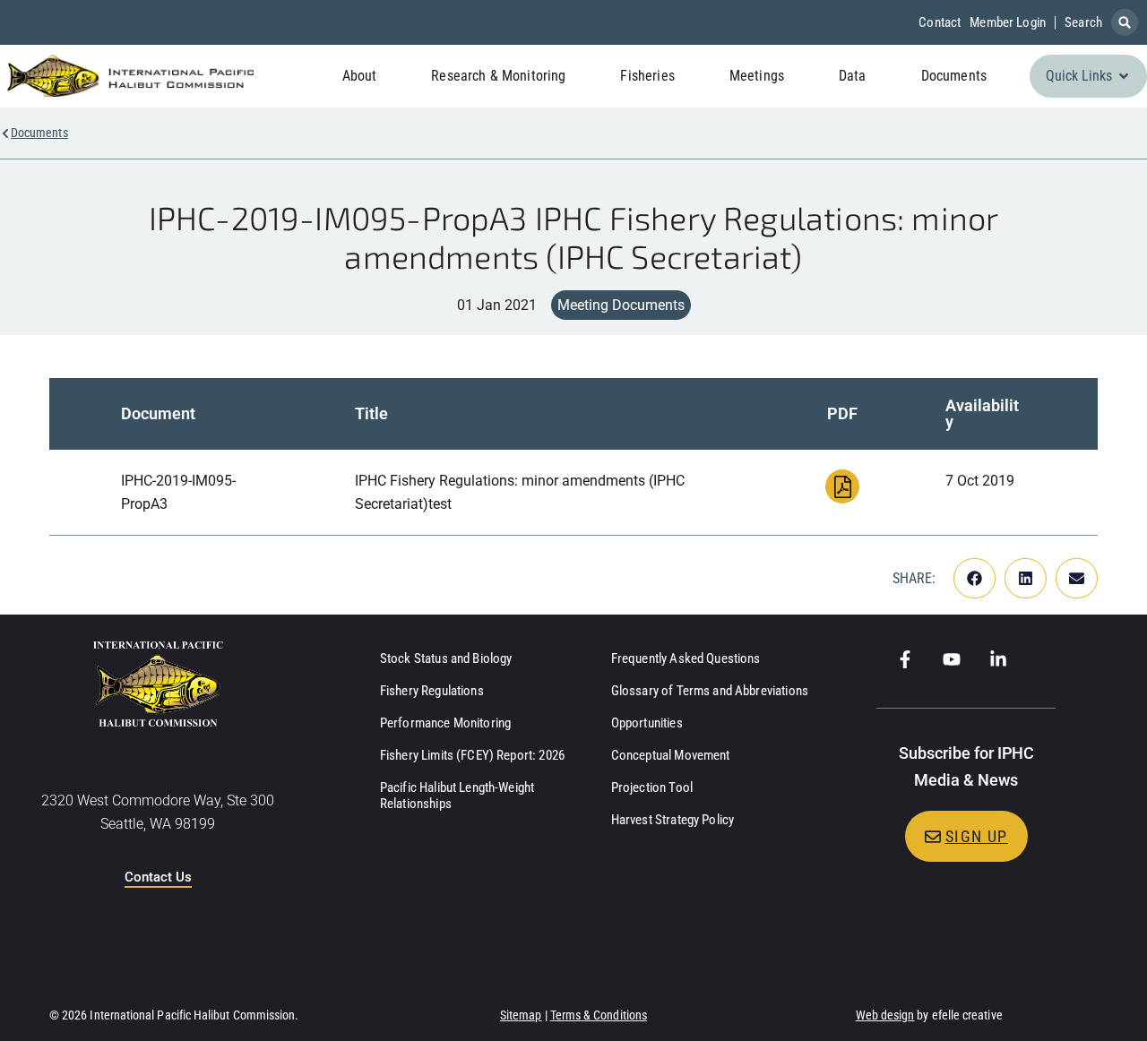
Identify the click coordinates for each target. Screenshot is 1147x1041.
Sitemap (521, 1015)
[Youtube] (952, 659)
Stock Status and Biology (446, 658)
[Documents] (5, 133)
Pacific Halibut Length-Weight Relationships (457, 795)
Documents (39, 132)
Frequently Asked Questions (686, 658)
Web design (885, 1015)
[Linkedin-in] (998, 659)
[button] (1124, 22)
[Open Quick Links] (1124, 76)
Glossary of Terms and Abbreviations (709, 691)
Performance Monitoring (445, 723)
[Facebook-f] (905, 659)
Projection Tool (652, 787)
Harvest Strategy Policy (672, 820)
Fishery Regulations (432, 691)
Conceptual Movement (670, 755)
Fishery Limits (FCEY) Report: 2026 (472, 755)
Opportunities (647, 723)
